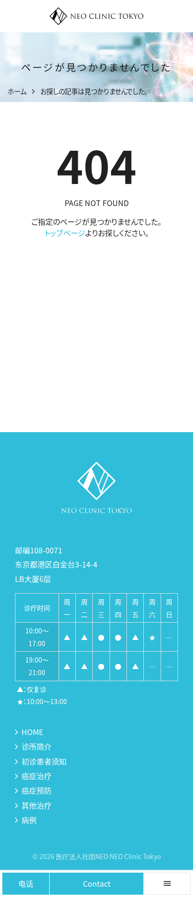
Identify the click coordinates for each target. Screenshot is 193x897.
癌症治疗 (37, 775)
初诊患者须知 (44, 761)
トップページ (65, 232)
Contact (97, 883)
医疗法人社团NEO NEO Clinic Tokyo (108, 856)
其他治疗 (37, 805)
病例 (29, 819)
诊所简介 (37, 746)
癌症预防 (37, 790)
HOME (32, 731)
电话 (25, 883)
